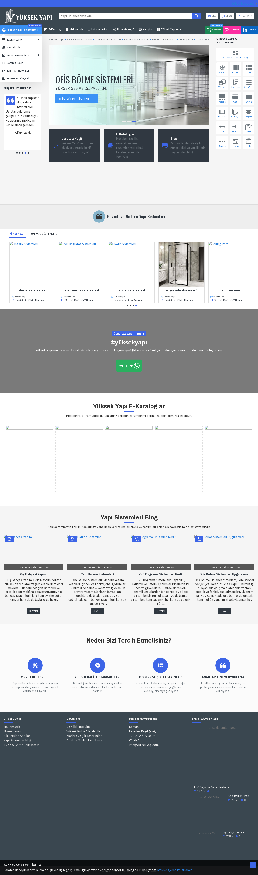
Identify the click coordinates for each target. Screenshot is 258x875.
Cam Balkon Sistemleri (97, 574)
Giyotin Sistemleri (131, 290)
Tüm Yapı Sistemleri (43, 234)
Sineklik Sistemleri (32, 290)
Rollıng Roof (231, 290)
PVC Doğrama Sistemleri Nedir (161, 574)
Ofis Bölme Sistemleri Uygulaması (224, 574)
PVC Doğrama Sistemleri (82, 290)
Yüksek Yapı (17, 234)
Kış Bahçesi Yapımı (33, 574)
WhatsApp (125, 365)
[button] (17, 153)
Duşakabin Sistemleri (181, 290)
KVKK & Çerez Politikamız (174, 870)
